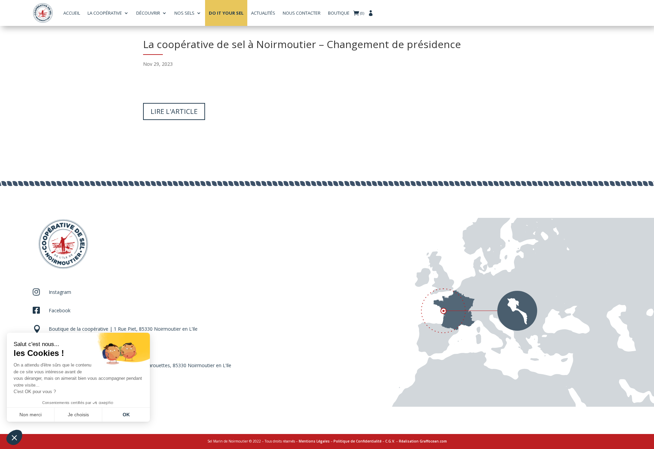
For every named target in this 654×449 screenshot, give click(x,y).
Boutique (338, 13)
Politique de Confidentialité (357, 441)
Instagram (60, 292)
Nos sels (184, 13)
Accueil (71, 13)
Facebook (60, 310)
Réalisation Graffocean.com (423, 441)
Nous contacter (302, 13)
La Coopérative (105, 13)
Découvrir (148, 13)
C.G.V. (390, 441)
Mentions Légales (314, 441)
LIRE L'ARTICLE (174, 111)
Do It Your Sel (226, 13)
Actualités (263, 13)
